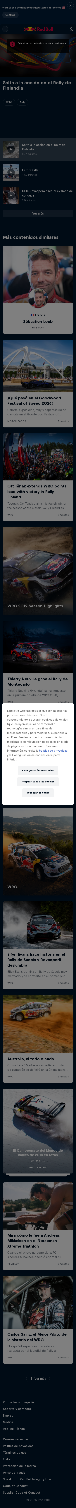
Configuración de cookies (38, 770)
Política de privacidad (53, 750)
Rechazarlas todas (38, 792)
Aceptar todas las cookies (38, 781)
